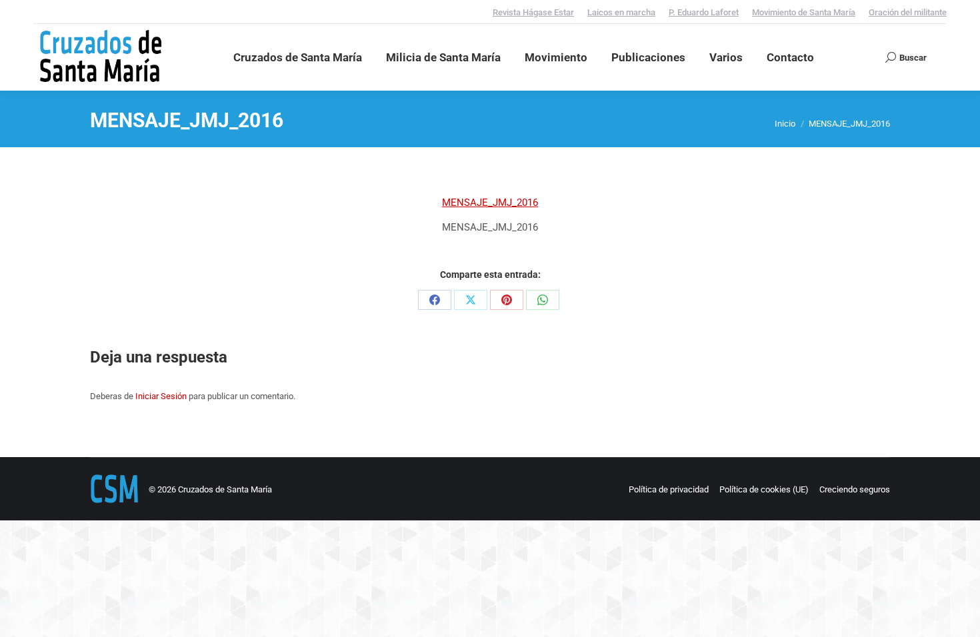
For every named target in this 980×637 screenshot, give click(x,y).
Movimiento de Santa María (803, 12)
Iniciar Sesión (161, 396)
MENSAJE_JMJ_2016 (490, 203)
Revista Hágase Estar (533, 12)
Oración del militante (908, 12)
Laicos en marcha (621, 12)
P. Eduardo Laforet (704, 12)
